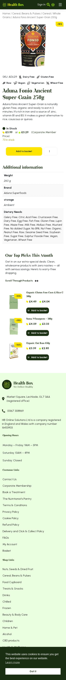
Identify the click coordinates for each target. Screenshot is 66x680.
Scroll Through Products (19, 280)
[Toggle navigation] (60, 4)
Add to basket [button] (39, 310)
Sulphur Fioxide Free (37, 236)
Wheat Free (25, 239)
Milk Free (30, 224)
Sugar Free (16, 236)
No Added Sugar (20, 228)
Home (6, 13)
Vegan (54, 236)
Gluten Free (47, 220)
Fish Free (34, 220)
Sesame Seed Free (36, 232)
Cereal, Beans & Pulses (26, 13)
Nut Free (46, 228)
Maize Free (16, 224)
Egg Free (22, 220)
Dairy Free (10, 220)
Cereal (46, 13)
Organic (56, 228)
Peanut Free (11, 232)
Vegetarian (10, 239)
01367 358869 (15, 410)
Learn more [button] (12, 662)
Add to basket (24, 151)
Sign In (41, 4)
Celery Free (10, 217)
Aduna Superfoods (15, 193)
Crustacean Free (48, 217)
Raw (21, 232)
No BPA (35, 228)
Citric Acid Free (28, 217)
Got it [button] (33, 671)
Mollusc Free (43, 224)
